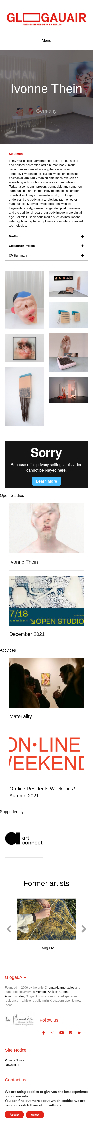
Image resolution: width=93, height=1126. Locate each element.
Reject (35, 1115)
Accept (14, 1115)
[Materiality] (46, 683)
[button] (9, 929)
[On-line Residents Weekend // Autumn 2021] (46, 755)
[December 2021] (46, 600)
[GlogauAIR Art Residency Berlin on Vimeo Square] (71, 1033)
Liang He (46, 948)
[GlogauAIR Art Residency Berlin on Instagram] (53, 1033)
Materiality (20, 716)
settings (54, 1105)
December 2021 (27, 634)
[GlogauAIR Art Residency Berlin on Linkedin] (80, 1033)
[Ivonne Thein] (46, 528)
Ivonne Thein (23, 562)
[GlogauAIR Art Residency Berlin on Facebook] (43, 1033)
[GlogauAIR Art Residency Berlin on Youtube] (62, 1033)
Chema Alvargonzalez (59, 987)
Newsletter (12, 1065)
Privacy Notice (14, 1060)
